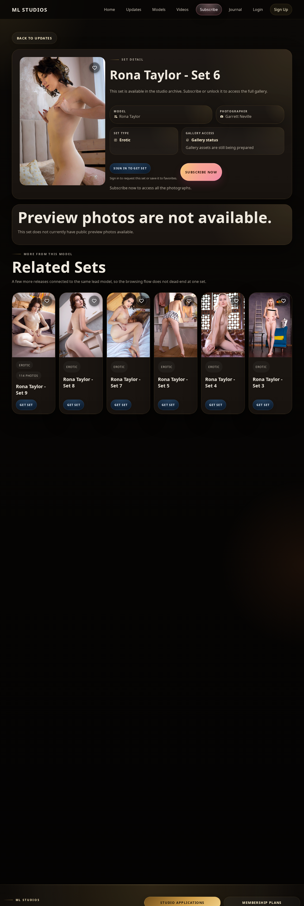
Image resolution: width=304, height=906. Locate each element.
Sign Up (281, 9)
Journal (235, 9)
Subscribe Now (201, 172)
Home (109, 9)
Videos (182, 9)
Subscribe (209, 9)
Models (159, 9)
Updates (133, 9)
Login (258, 9)
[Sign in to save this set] (94, 67)
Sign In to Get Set (130, 168)
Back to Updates (34, 38)
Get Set (26, 405)
